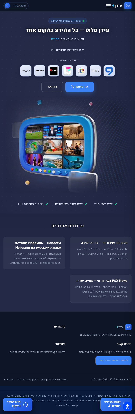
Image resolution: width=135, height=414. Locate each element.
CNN (88, 400)
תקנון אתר (46, 379)
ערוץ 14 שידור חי (121, 396)
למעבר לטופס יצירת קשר (113, 360)
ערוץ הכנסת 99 (38, 396)
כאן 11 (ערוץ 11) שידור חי (61, 396)
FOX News (98, 400)
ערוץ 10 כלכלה (14, 396)
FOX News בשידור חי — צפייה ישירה (101, 280)
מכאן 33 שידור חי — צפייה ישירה (104, 243)
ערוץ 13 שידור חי (84, 396)
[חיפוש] (7, 5)
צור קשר (52, 87)
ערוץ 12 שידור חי (102, 396)
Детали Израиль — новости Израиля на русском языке (38, 245)
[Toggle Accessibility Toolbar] (127, 406)
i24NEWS (79, 400)
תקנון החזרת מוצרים (27, 379)
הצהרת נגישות (60, 379)
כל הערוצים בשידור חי (62, 400)
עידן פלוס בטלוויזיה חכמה (67, 405)
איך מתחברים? (79, 87)
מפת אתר (9, 379)
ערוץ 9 (26, 396)
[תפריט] (108, 6)
